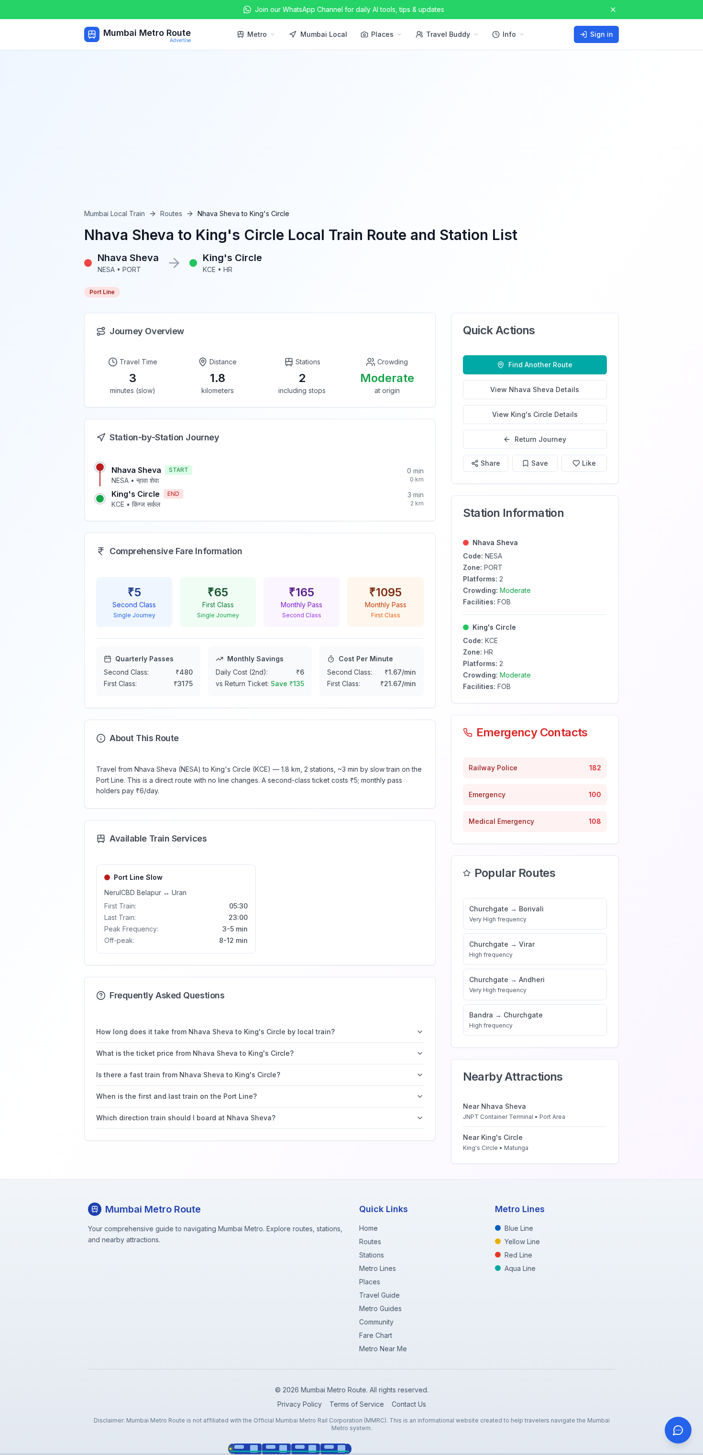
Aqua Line (520, 1268)
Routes (171, 213)
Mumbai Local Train (114, 213)
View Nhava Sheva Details (534, 389)
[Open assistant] (678, 1430)
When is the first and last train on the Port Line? (176, 1096)
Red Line (518, 1255)
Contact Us (409, 1404)
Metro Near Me (383, 1349)
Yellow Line (522, 1241)
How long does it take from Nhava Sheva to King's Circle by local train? (215, 1032)
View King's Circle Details (535, 414)
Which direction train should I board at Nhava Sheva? (185, 1118)
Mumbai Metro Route (147, 33)
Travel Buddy (448, 34)
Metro (257, 34)
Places (382, 34)
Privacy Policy (299, 1404)
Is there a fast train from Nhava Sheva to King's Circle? (188, 1075)
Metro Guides (380, 1308)
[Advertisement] (351, 137)
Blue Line (519, 1228)
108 (595, 821)
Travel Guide (379, 1295)
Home (368, 1228)
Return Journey (540, 439)
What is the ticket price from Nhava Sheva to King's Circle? (195, 1053)
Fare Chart (375, 1335)
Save (539, 463)
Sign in (601, 34)
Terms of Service (357, 1404)
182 (595, 768)
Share (490, 463)
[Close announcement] (613, 9)
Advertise (180, 40)
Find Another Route (540, 365)
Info (509, 34)
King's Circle (135, 494)
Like (589, 463)
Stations (371, 1255)
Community (376, 1322)
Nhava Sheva (136, 470)
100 (595, 794)
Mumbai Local (323, 34)
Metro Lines (377, 1268)
